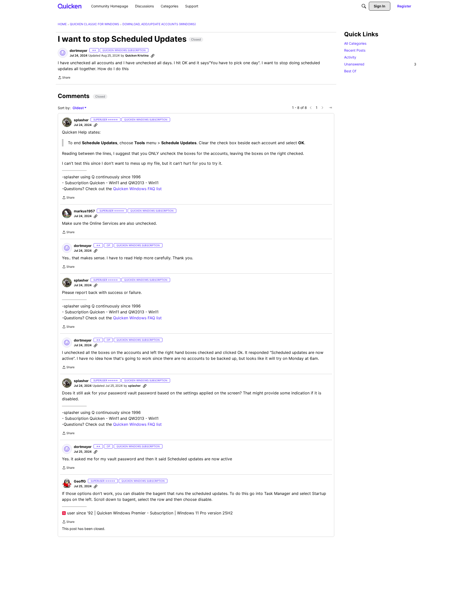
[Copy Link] (153, 55)
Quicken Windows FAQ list (137, 188)
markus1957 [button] (84, 211)
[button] (63, 53)
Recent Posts (354, 50)
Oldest (78, 108)
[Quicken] (70, 6)
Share (64, 78)
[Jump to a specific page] (330, 108)
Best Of (350, 71)
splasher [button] (81, 120)
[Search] (363, 6)
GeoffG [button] (80, 481)
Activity (350, 57)
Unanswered (380, 64)
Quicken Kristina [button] (137, 55)
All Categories (355, 43)
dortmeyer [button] (78, 50)
